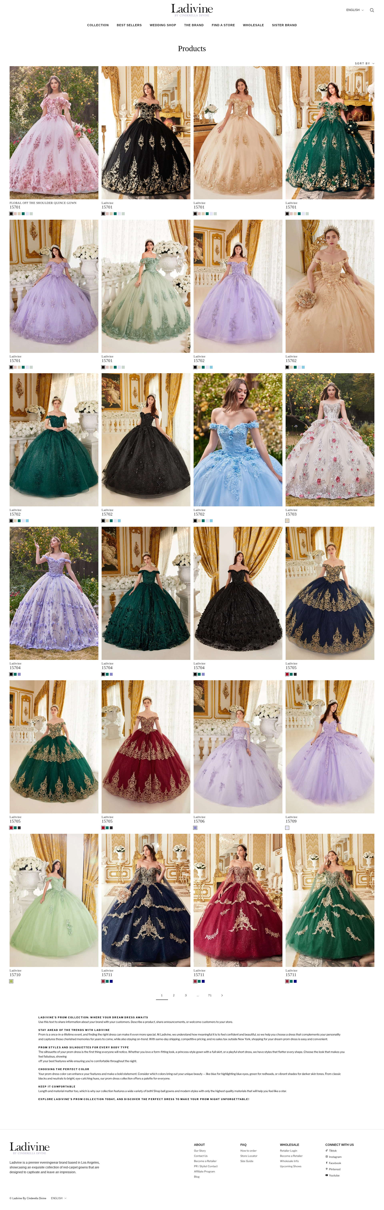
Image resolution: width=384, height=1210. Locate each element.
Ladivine (107, 202)
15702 (199, 360)
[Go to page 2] (222, 995)
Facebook (335, 1163)
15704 (15, 667)
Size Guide (246, 1161)
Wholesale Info (289, 1161)
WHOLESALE (253, 25)
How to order (248, 1150)
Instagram (335, 1156)
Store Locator (248, 1155)
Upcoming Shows (290, 1166)
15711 (107, 974)
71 (210, 995)
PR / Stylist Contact (206, 1166)
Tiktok (333, 1150)
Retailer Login (288, 1150)
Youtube (334, 1175)
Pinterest (335, 1169)
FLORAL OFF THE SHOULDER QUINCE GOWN (43, 202)
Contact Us (201, 1155)
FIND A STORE (223, 25)
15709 (291, 821)
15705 (291, 667)
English (353, 10)
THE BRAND (194, 25)
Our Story (200, 1150)
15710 (15, 974)
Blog (197, 1176)
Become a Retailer (205, 1161)
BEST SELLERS (129, 25)
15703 (291, 514)
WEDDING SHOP (163, 25)
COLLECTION (98, 25)
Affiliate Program (204, 1171)
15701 (15, 207)
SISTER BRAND (284, 25)
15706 (199, 821)
